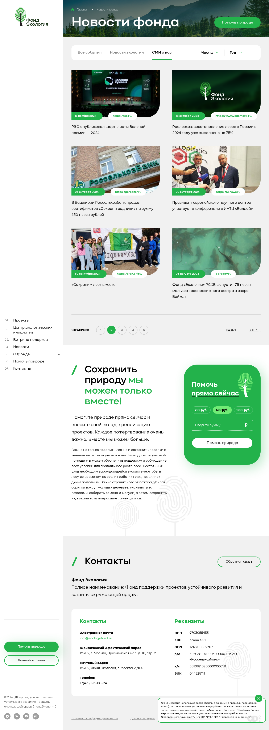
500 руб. (222, 410)
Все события (90, 52)
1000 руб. (243, 410)
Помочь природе (222, 443)
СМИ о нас (162, 52)
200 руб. (201, 410)
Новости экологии (127, 52)
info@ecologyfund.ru (96, 638)
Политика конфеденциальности (94, 718)
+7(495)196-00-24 (93, 683)
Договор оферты (143, 718)
